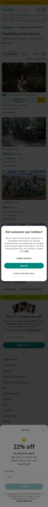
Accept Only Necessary (24, 273)
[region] (24, 253)
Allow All (24, 265)
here (27, 251)
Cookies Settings (24, 258)
